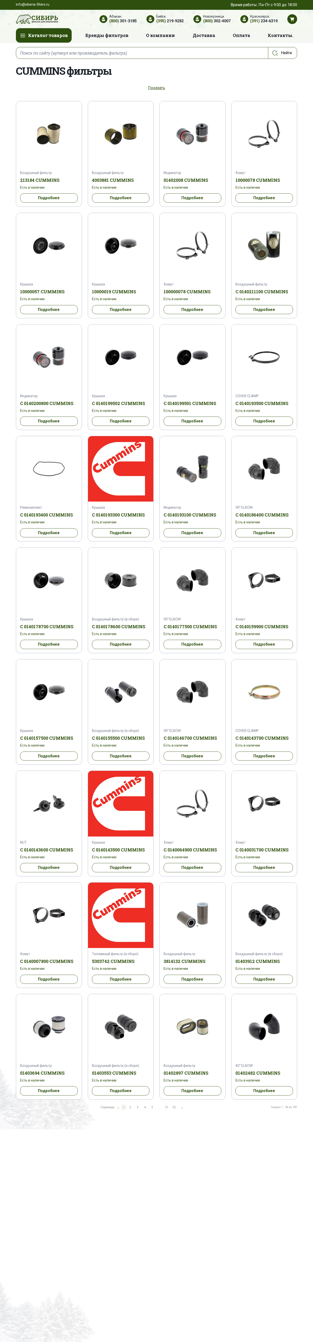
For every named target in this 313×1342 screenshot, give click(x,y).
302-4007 (217, 21)
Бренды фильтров (106, 35)
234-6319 (264, 21)
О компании (160, 35)
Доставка (204, 35)
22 (174, 1107)
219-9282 (170, 21)
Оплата (241, 35)
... (159, 1107)
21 (166, 1107)
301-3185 (123, 21)
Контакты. (280, 35)
